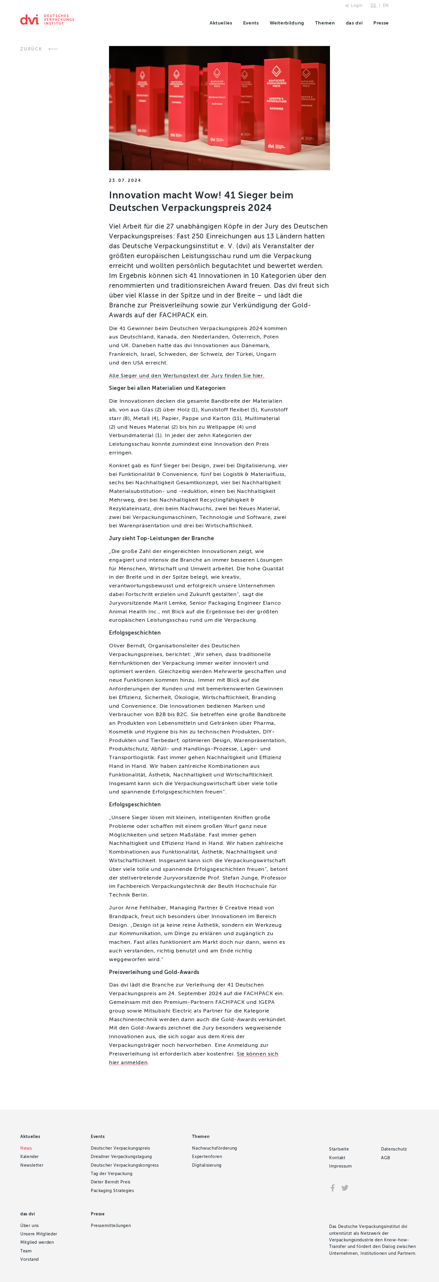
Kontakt (337, 1157)
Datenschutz (394, 1149)
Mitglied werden (37, 1242)
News (26, 1148)
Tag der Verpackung (112, 1173)
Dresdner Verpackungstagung (121, 1156)
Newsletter (31, 1165)
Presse (381, 23)
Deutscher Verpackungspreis (120, 1148)
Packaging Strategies (112, 1190)
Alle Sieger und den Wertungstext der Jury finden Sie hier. (187, 375)
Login (356, 5)
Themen (325, 23)
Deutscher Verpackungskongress (125, 1165)
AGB (385, 1157)
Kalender (29, 1156)
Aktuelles (221, 23)
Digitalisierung (207, 1165)
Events (251, 23)
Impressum (340, 1166)
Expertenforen (207, 1156)
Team (26, 1251)
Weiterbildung (287, 23)
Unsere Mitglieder (38, 1234)
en (386, 5)
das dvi (354, 23)
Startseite (339, 1149)
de (373, 5)
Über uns (29, 1225)
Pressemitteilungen (111, 1225)
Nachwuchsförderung (214, 1148)
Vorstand (29, 1259)
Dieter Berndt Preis (111, 1182)
